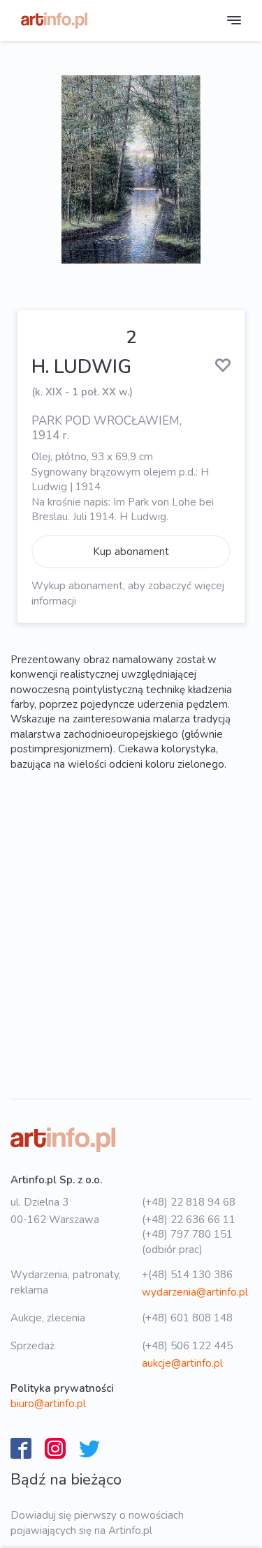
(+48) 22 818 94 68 (188, 1202)
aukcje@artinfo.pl (182, 1363)
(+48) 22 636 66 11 (188, 1220)
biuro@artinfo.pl (48, 1404)
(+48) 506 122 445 (187, 1346)
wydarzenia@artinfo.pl (195, 1292)
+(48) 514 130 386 (187, 1275)
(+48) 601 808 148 (187, 1318)
